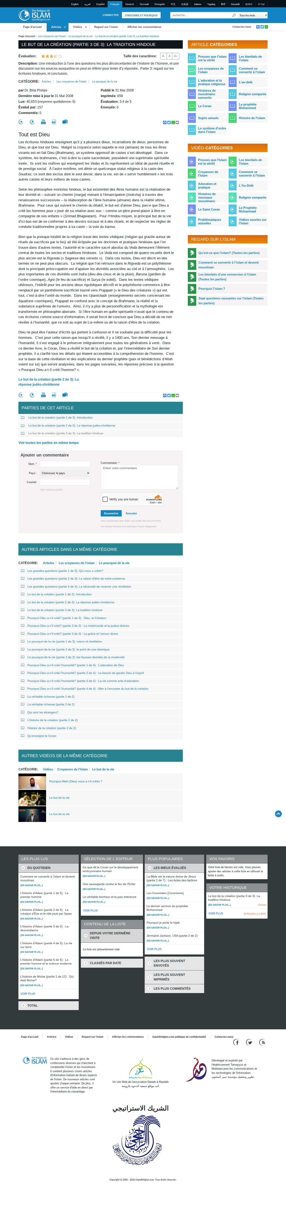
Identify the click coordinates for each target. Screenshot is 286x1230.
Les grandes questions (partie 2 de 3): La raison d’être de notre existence (76, 578)
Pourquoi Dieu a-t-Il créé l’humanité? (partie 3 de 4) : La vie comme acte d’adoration (83, 681)
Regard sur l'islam (106, 27)
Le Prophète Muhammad (248, 209)
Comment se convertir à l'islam (252, 70)
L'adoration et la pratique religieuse (211, 82)
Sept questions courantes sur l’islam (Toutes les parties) (231, 300)
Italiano (197, 4)
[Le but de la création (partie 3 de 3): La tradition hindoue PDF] (54, 122)
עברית (261, 4)
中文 (173, 4)
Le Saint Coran (209, 209)
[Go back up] (278, 813)
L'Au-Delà (246, 185)
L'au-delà (245, 82)
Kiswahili (235, 4)
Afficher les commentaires (144, 27)
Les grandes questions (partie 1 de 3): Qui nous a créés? (65, 570)
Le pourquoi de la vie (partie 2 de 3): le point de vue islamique (68, 649)
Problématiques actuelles (209, 221)
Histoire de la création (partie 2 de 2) (51, 728)
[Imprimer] (43, 122)
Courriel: (32, 482)
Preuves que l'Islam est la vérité (212, 161)
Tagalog (211, 4)
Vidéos (77, 27)
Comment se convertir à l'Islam (252, 173)
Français (114, 4)
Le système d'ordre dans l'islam (212, 130)
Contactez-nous (241, 26)
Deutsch (129, 4)
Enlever (262, 905)
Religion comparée (252, 94)
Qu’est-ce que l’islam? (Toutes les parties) (229, 253)
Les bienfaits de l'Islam (250, 161)
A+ (176, 56)
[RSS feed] (262, 1042)
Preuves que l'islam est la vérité (212, 58)
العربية (87, 4)
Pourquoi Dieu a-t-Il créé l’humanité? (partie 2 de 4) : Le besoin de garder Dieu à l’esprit (85, 673)
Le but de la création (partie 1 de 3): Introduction (60, 417)
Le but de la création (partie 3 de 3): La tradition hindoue (65, 433)
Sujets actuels (208, 118)
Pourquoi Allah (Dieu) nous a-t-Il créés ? (75, 781)
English (75, 4)
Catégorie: (28, 81)
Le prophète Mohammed (247, 106)
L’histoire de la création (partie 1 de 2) (52, 720)
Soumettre (111, 513)
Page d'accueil (32, 27)
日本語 (184, 4)
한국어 (248, 4)
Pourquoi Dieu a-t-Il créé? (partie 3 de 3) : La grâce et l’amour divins (72, 633)
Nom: (32, 463)
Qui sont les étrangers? (42, 712)
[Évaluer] (20, 122)
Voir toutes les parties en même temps (48, 443)
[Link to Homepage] (34, 15)
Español (100, 4)
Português (160, 4)
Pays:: (33, 473)
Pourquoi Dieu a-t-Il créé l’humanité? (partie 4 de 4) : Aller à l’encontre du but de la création (87, 688)
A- (163, 56)
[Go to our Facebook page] (236, 1042)
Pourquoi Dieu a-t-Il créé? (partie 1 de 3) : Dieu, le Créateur (66, 618)
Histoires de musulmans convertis (207, 94)
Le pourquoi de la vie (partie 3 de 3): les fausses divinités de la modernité (76, 657)
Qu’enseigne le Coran (41, 735)
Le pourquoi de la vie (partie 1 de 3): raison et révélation (64, 641)
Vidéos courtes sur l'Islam (253, 221)
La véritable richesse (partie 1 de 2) (51, 696)
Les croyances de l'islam (52, 36)
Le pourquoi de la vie (80, 36)
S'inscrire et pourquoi (141, 15)
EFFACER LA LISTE (254, 914)
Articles (56, 27)
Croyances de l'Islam (72, 769)
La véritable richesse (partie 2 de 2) (51, 704)
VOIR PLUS (28, 993)
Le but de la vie (103, 769)
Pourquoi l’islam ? (211, 288)
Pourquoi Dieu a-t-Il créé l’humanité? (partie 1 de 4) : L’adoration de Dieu (75, 665)
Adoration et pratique (207, 185)
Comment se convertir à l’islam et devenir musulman (228, 265)
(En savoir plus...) (31, 885)
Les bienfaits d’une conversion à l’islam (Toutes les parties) (227, 277)
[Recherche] (234, 15)
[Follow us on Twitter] (249, 1042)
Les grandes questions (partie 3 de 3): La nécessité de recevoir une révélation (79, 586)
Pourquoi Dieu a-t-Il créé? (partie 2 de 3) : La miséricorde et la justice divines (78, 625)
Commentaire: (110, 462)
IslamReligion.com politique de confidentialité (179, 1036)
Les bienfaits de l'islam (250, 58)
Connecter (111, 15)
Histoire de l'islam (252, 118)
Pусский (144, 4)
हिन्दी (223, 4)
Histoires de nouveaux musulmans (207, 197)
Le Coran (204, 106)
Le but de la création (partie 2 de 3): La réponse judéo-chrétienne (48, 382)
